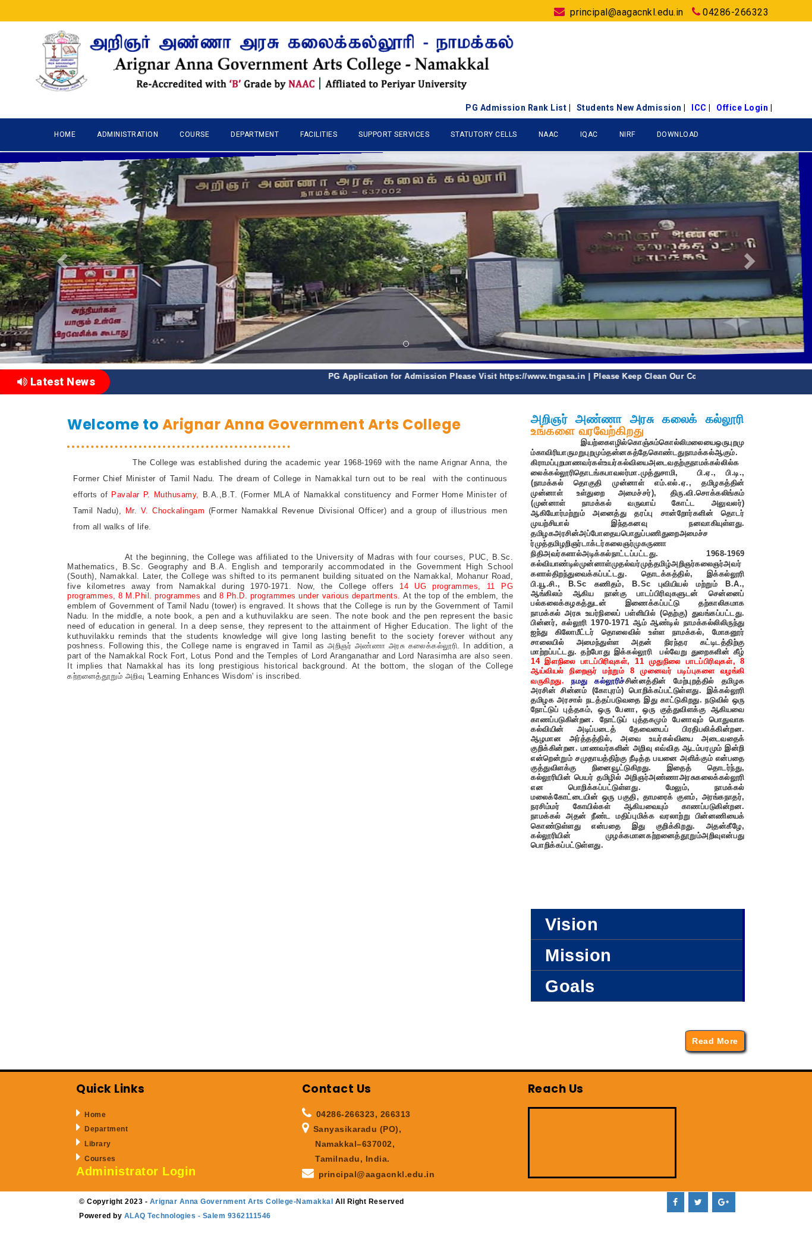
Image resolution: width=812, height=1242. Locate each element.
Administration (127, 134)
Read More (715, 1041)
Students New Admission (631, 107)
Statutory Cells (484, 134)
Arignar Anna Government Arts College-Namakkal (242, 1201)
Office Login (744, 107)
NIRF (627, 134)
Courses (100, 1159)
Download (678, 134)
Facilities (318, 134)
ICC (701, 107)
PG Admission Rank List (518, 107)
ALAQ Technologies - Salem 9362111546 (196, 1216)
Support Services (393, 134)
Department (255, 134)
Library (97, 1144)
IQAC (589, 134)
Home (64, 134)
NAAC (549, 134)
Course (194, 134)
